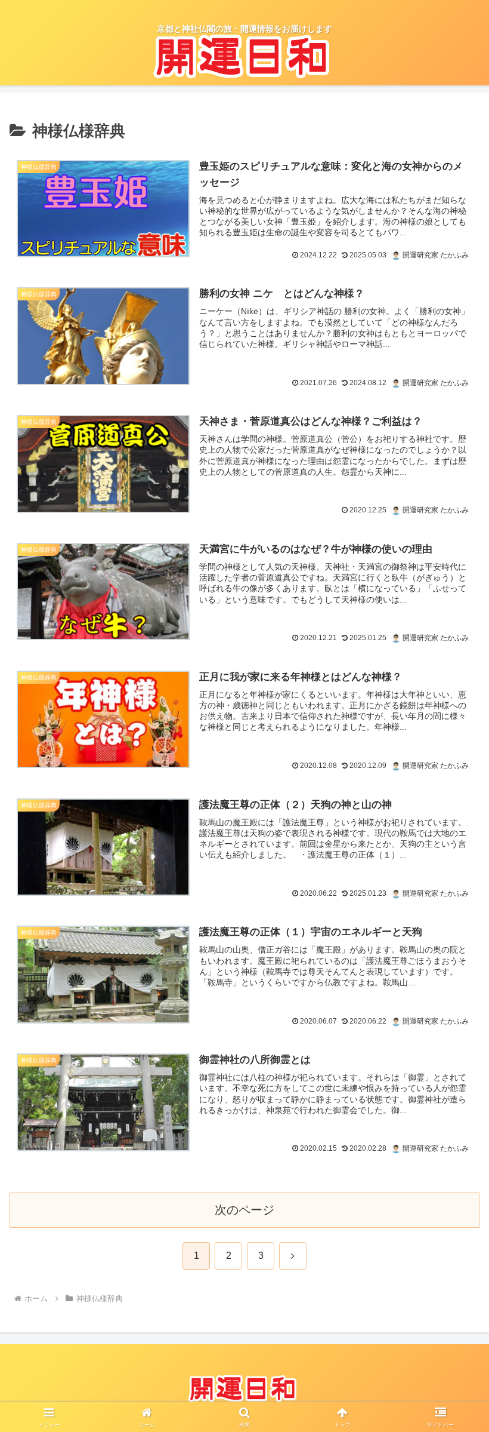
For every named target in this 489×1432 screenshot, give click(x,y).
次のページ (244, 1209)
